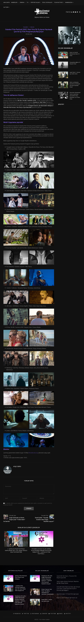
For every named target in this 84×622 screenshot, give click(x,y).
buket (77, 594)
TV (27, 2)
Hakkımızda (68, 2)
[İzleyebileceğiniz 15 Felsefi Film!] (63, 65)
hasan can (74, 597)
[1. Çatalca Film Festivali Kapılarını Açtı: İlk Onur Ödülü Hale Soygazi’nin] (16, 539)
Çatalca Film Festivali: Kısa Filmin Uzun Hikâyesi (21, 577)
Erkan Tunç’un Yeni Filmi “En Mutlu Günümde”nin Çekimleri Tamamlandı (48, 592)
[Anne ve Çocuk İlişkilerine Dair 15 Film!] (63, 55)
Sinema (22, 2)
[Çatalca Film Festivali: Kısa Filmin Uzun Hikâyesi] (8, 578)
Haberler (14, 2)
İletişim (6, 7)
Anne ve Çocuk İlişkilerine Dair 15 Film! (74, 54)
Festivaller (25, 27)
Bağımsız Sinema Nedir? (63, 597)
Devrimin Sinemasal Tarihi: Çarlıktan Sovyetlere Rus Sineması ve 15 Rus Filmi (75, 96)
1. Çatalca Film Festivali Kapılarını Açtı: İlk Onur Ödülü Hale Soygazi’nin (16, 550)
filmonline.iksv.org (33, 453)
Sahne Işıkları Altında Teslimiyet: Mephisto (68, 581)
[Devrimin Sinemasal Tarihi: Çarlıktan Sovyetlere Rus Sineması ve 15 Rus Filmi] (63, 95)
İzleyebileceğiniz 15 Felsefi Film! (75, 63)
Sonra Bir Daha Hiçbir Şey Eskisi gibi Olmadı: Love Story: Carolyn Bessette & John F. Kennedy (68, 588)
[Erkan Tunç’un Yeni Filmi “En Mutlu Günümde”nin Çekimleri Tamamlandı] (35, 592)
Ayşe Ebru (17, 466)
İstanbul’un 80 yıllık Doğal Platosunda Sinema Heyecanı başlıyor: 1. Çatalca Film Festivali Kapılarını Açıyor (20, 600)
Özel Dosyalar (47, 2)
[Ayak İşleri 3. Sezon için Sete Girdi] (63, 75)
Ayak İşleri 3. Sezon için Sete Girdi (75, 73)
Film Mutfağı (58, 2)
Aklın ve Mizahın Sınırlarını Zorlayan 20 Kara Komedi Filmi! (75, 85)
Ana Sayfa (6, 2)
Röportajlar (35, 2)
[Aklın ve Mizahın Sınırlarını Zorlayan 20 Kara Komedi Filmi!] (63, 85)
